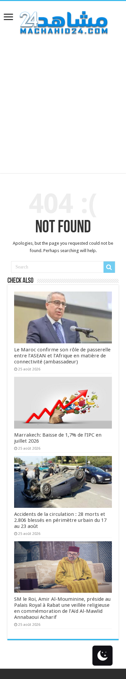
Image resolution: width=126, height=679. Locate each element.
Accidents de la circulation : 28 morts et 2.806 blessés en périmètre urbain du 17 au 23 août (60, 520)
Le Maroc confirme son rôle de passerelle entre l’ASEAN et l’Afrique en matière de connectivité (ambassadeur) (62, 356)
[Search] (109, 267)
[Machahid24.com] (63, 21)
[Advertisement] (63, 110)
